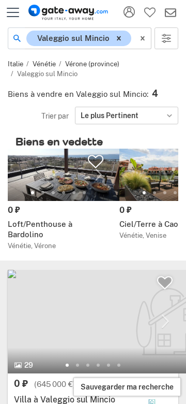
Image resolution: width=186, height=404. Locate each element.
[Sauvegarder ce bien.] (165, 283)
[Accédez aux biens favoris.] (150, 12)
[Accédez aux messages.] (170, 12)
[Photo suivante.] (165, 321)
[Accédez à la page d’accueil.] (68, 12)
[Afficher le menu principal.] (13, 12)
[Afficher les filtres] (166, 38)
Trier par (55, 115)
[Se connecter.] (129, 12)
